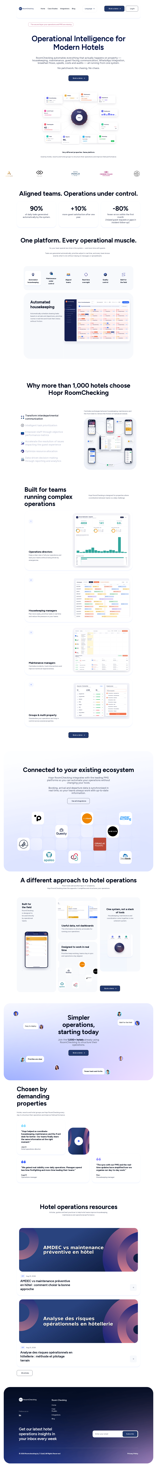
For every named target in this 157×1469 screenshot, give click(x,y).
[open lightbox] (78, 1141)
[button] (90, 8)
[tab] (33, 278)
